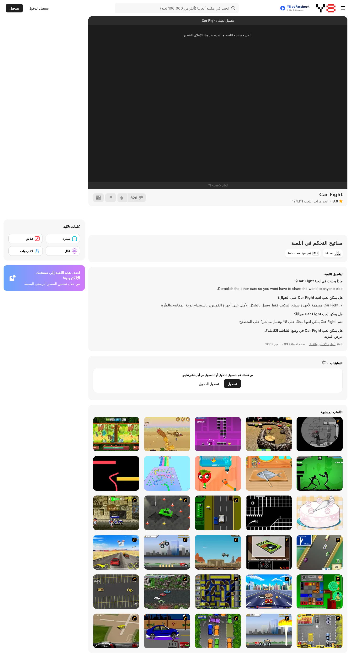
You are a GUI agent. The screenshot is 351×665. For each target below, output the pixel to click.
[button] (333, 336)
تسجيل (14, 8)
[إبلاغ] (110, 197)
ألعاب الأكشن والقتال (321, 344)
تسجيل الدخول (39, 8)
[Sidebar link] (343, 8)
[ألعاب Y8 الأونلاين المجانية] (326, 8)
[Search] (233, 8)
